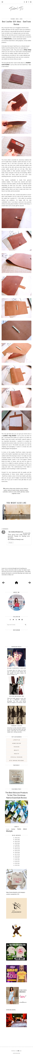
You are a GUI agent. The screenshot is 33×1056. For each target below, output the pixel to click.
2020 (16, 848)
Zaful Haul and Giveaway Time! (16, 696)
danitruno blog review (10, 488)
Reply (10, 542)
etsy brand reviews (16, 760)
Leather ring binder (9, 435)
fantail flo (14, 1050)
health (16, 753)
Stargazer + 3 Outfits (16, 725)
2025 (16, 839)
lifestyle (16, 740)
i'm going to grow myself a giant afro (16, 668)
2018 (16, 852)
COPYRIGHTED (16, 1053)
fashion (16, 746)
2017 (16, 854)
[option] (16, 512)
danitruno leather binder (13, 490)
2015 (16, 857)
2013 (16, 861)
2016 (16, 856)
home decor (16, 743)
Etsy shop (27, 50)
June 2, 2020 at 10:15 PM (26, 533)
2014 (16, 859)
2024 (16, 841)
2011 (16, 865)
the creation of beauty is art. (16, 532)
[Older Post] (29, 583)
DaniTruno (8, 38)
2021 (16, 847)
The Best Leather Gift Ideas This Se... (16, 515)
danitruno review (12, 491)
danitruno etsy (19, 488)
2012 (16, 863)
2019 (16, 850)
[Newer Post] (4, 583)
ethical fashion (16, 757)
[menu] (2, 2)
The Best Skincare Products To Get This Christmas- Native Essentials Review (16, 795)
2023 (16, 843)
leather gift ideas (21, 491)
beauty (16, 750)
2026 (16, 837)
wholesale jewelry (11, 1009)
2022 (16, 845)
